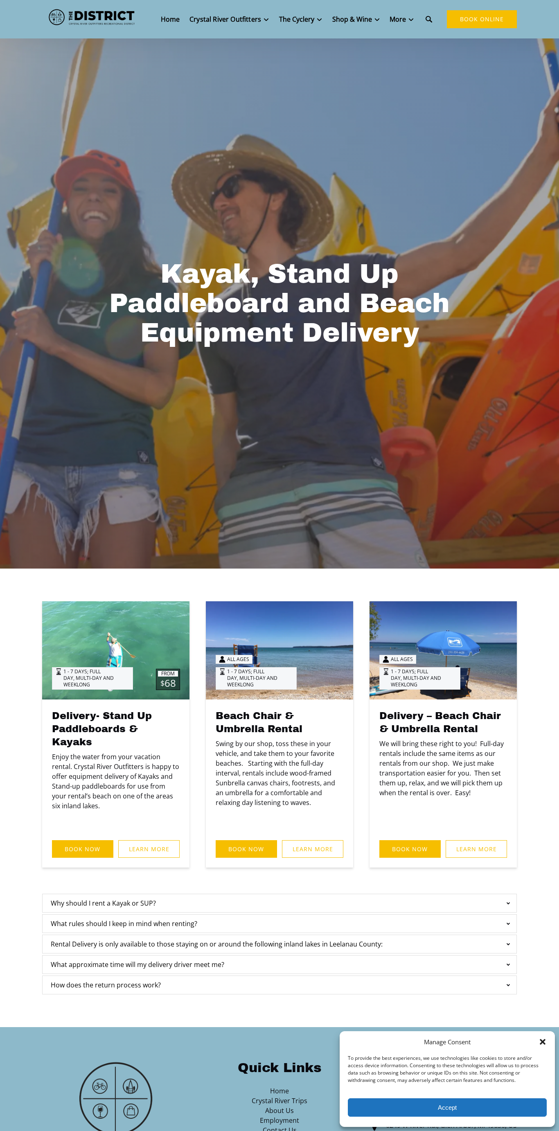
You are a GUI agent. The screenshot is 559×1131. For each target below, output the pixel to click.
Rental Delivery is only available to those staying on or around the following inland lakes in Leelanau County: (217, 944)
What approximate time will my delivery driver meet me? (137, 964)
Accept (447, 1107)
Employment (279, 1120)
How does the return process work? (106, 984)
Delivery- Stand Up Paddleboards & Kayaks (102, 729)
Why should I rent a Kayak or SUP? (103, 903)
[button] (543, 1042)
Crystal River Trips (279, 1100)
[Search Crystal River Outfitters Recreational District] (429, 19)
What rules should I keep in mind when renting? (124, 923)
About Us (279, 1110)
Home (170, 19)
